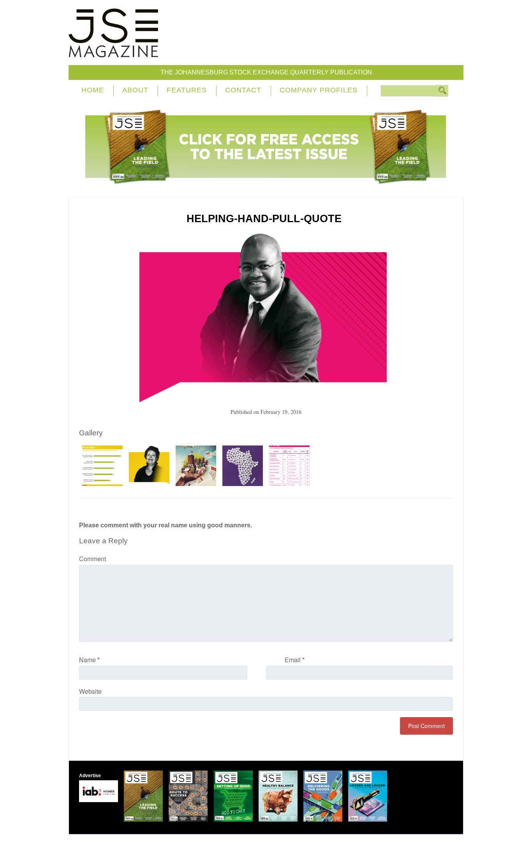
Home (92, 90)
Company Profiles (319, 90)
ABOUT (135, 90)
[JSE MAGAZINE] (113, 51)
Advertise (90, 775)
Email (295, 659)
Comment (92, 558)
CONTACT (243, 90)
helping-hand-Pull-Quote (264, 218)
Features (187, 90)
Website (90, 691)
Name (89, 659)
